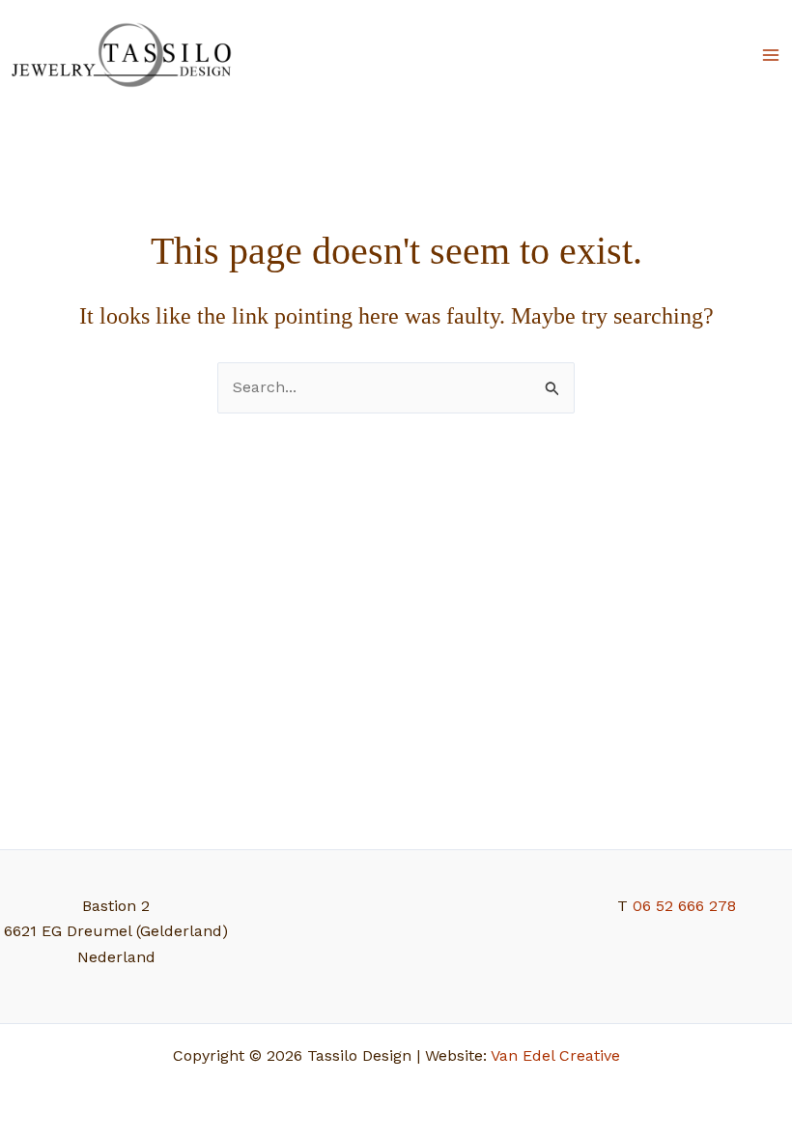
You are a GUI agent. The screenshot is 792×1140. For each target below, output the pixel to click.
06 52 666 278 (684, 906)
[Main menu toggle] (770, 55)
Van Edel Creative (555, 1055)
